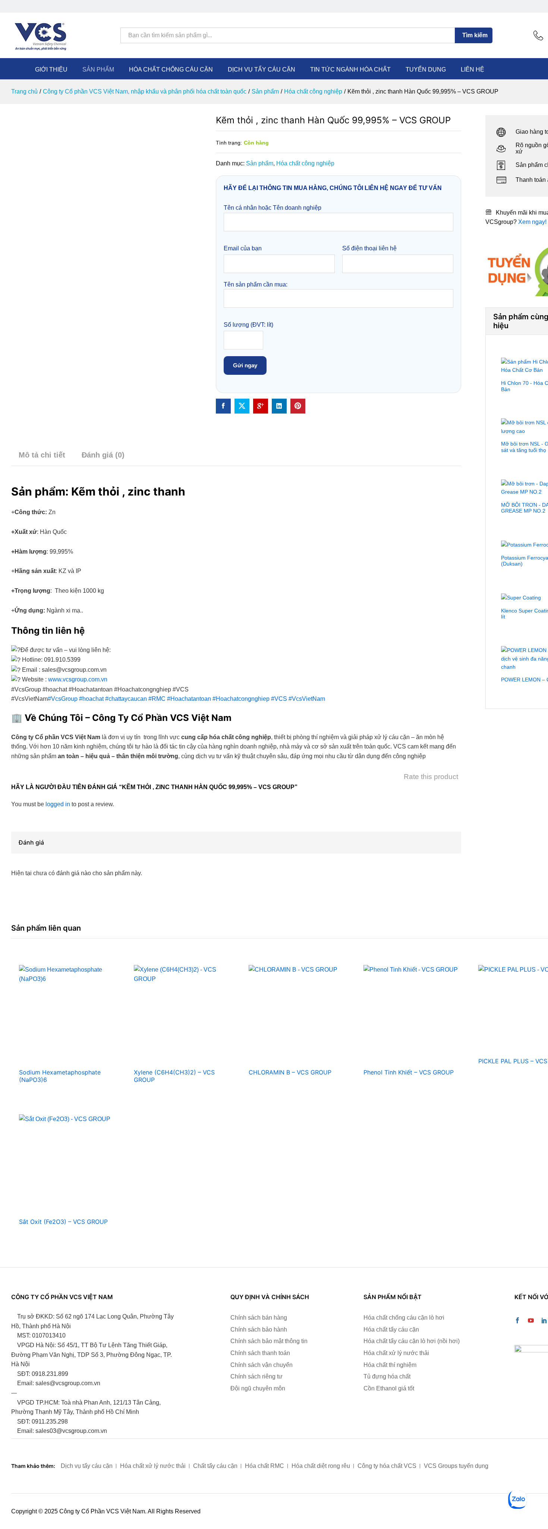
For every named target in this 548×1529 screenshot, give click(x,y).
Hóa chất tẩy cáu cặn (391, 1329)
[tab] (42, 458)
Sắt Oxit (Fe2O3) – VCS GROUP (63, 1221)
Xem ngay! (532, 222)
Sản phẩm (259, 163)
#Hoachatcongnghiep (241, 699)
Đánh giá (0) (103, 455)
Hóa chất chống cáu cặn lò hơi (403, 1317)
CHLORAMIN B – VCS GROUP (290, 1072)
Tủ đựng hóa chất (386, 1376)
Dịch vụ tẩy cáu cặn (261, 70)
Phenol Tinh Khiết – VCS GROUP (408, 1072)
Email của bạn (243, 248)
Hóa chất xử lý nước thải (396, 1353)
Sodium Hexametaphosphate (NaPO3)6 (60, 1076)
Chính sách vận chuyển (261, 1365)
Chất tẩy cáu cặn (215, 1466)
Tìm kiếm (475, 35)
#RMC (157, 699)
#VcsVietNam (307, 699)
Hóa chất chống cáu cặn (171, 70)
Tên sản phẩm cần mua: (255, 284)
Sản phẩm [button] (98, 70)
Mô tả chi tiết (42, 455)
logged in (57, 804)
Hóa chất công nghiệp (305, 163)
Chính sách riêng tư (256, 1376)
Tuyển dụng (426, 70)
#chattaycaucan (126, 699)
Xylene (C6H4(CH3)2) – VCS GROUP (174, 1076)
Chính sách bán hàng (258, 1317)
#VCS (279, 699)
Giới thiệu (51, 70)
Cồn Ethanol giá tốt (388, 1388)
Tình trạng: (229, 143)
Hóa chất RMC (264, 1466)
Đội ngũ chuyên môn (257, 1388)
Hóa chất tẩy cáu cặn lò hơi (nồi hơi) (411, 1341)
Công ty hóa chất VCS (387, 1466)
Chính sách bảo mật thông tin (269, 1341)
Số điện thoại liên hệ (369, 248)
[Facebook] (517, 1321)
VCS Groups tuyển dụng (456, 1466)
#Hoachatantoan (189, 699)
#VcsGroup (63, 699)
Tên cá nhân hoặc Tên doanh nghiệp (272, 208)
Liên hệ (472, 70)
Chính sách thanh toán (260, 1353)
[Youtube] (531, 1321)
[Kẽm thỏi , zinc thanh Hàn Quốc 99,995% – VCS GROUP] (223, 406)
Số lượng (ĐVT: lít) (248, 325)
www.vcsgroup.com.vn (77, 679)
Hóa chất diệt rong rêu (321, 1466)
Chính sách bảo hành (258, 1329)
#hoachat (91, 699)
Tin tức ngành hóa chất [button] (350, 70)
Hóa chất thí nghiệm (389, 1365)
